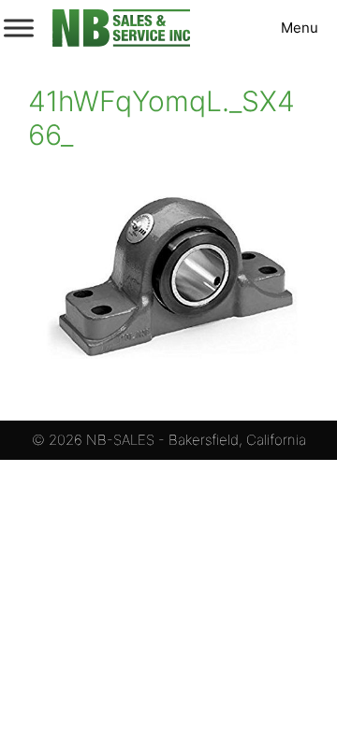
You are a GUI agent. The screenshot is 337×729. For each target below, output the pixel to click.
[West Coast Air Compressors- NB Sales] (121, 28)
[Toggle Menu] (19, 27)
